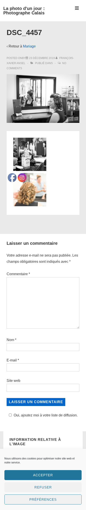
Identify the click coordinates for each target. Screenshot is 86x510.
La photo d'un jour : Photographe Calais (24, 10)
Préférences (43, 499)
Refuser (43, 487)
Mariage (29, 46)
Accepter (43, 475)
